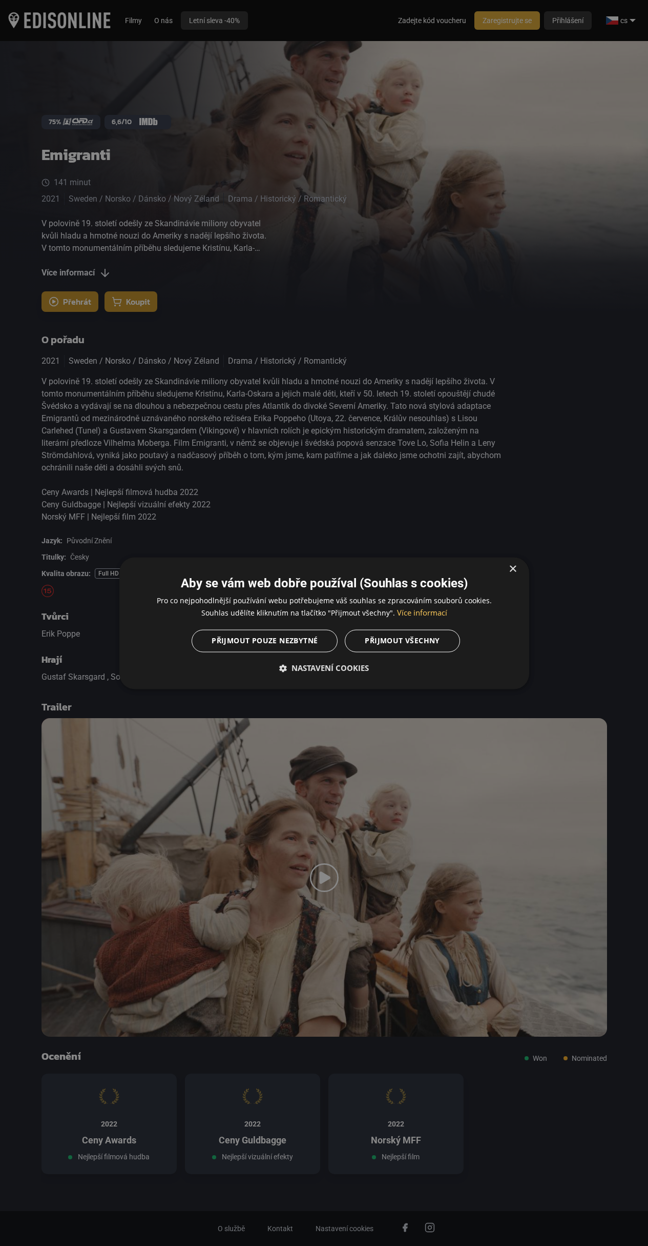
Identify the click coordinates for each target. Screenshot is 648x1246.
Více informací (422, 612)
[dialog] (324, 623)
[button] (324, 668)
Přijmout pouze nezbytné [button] (265, 640)
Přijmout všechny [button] (402, 640)
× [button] (512, 569)
